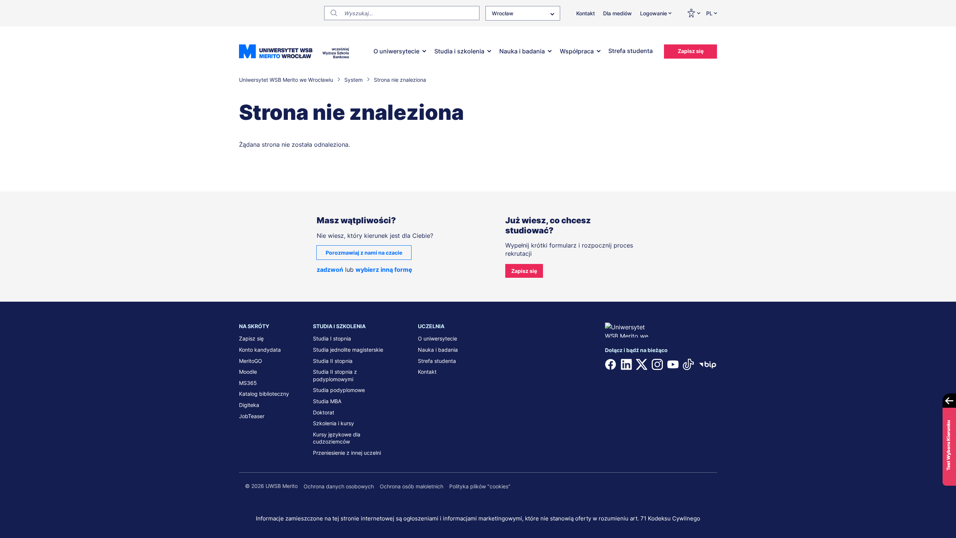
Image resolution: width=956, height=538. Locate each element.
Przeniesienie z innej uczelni (347, 453)
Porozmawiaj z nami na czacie (364, 252)
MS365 (248, 383)
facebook (610, 364)
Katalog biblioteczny (264, 394)
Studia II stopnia (333, 361)
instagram (657, 364)
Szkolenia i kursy (333, 423)
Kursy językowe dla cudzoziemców (336, 438)
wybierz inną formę (384, 269)
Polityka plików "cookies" (479, 486)
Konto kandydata (260, 349)
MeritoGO (250, 361)
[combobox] (522, 13)
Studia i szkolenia (459, 51)
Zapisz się (691, 51)
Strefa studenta (630, 51)
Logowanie (653, 13)
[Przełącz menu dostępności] (693, 13)
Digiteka (249, 405)
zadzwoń (330, 269)
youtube (673, 364)
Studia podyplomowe (339, 390)
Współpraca (577, 51)
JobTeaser (251, 416)
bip (707, 364)
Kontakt (585, 13)
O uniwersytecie (396, 51)
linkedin (626, 364)
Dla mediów (617, 13)
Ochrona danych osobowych (339, 486)
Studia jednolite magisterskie (348, 349)
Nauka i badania (522, 51)
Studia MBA (327, 401)
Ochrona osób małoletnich (411, 486)
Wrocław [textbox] (502, 13)
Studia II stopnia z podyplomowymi (335, 375)
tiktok (688, 364)
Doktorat (323, 412)
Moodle (248, 371)
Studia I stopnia (332, 338)
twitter (641, 364)
